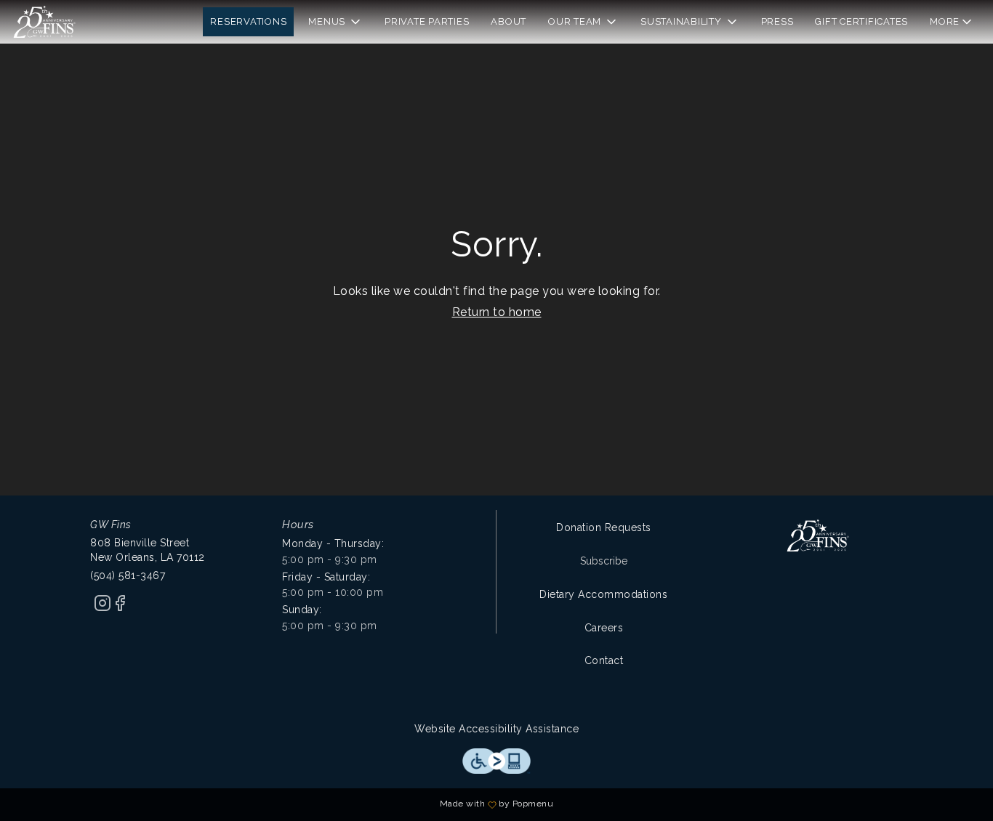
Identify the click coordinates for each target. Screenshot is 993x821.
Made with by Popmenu (282, 804)
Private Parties (427, 21)
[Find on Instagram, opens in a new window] (102, 608)
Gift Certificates (861, 21)
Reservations (248, 21)
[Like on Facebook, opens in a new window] (120, 608)
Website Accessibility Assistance (496, 729)
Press (777, 21)
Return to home (497, 312)
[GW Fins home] (77, 22)
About (508, 21)
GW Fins (818, 535)
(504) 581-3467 (127, 575)
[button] (335, 21)
